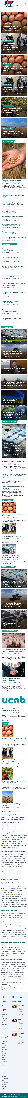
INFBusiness (22, 1096)
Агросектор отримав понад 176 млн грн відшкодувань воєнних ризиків (14, 338)
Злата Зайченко (8, 341)
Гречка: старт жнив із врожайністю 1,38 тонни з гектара (13, 231)
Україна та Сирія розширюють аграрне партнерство (14, 487)
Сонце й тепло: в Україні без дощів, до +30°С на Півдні (13, 133)
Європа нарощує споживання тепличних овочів (11, 301)
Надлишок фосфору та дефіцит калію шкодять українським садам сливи (13, 414)
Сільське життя (7, 105)
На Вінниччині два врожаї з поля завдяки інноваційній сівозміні (12, 225)
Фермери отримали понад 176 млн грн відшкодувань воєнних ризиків (13, 582)
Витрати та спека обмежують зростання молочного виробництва (13, 623)
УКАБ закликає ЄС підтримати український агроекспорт (12, 709)
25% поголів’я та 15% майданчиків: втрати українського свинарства (14, 650)
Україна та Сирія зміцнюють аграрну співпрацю (11, 679)
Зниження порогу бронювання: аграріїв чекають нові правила (14, 238)
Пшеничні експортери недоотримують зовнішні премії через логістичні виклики (13, 218)
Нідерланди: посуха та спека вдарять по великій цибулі (14, 27)
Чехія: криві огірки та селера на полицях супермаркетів (11, 310)
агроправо (9, 920)
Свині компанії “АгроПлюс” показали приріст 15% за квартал (13, 89)
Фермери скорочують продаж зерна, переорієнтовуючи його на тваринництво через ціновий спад (13, 203)
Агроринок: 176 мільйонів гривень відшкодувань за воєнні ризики (11, 556)
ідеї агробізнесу (15, 894)
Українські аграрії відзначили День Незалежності (13, 399)
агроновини (4, 845)
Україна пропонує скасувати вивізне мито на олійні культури (13, 210)
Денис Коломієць (9, 448)
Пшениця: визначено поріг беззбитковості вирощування (13, 181)
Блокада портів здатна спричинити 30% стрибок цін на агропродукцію (14, 368)
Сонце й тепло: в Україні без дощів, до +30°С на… (13, 293)
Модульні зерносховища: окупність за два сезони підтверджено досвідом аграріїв (13, 195)
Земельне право (7, 23)
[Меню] (25, 4)
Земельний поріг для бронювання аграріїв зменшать (12, 319)
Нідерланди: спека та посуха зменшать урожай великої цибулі (14, 68)
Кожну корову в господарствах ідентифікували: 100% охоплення (11, 46)
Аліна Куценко (7, 72)
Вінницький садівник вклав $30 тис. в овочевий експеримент (13, 110)
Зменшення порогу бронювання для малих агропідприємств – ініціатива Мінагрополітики (14, 383)
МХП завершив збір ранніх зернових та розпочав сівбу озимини (12, 353)
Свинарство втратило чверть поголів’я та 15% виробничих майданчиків (14, 474)
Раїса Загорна (7, 30)
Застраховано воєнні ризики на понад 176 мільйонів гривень (14, 445)
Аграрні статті (7, 63)
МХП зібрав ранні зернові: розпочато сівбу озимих (12, 603)
